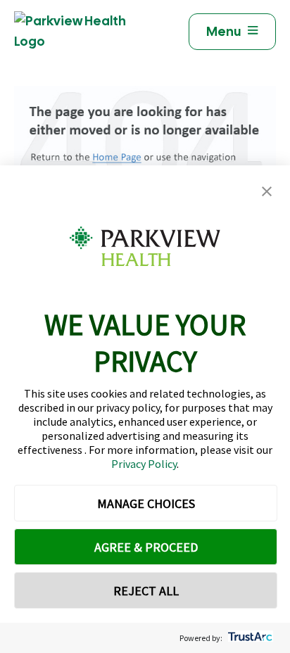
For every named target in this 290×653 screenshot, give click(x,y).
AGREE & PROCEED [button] (146, 547)
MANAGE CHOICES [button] (146, 503)
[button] (267, 192)
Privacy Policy (144, 464)
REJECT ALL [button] (146, 591)
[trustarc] (248, 637)
